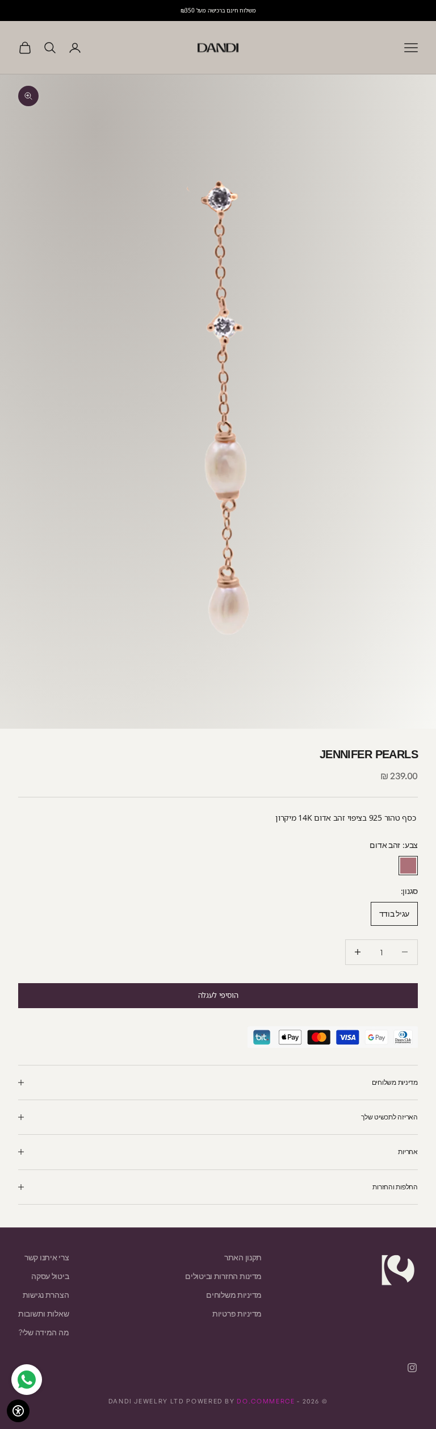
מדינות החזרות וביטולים (223, 1276)
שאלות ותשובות (43, 1313)
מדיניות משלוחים (234, 1295)
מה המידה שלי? (44, 1332)
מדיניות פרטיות (237, 1313)
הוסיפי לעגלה (218, 995)
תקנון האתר (243, 1257)
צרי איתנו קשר (46, 1257)
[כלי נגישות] (18, 1410)
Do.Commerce (266, 1401)
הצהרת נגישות (46, 1295)
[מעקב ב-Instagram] (412, 1367)
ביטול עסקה (50, 1276)
